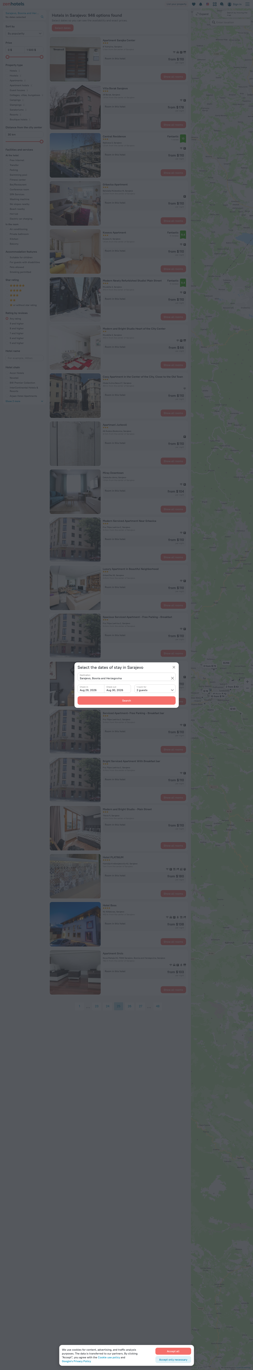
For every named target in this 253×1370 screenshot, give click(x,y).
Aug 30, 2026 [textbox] (114, 690)
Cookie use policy (109, 1357)
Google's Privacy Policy (76, 1361)
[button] (172, 678)
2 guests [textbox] (142, 690)
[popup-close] (174, 667)
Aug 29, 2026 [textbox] (88, 690)
